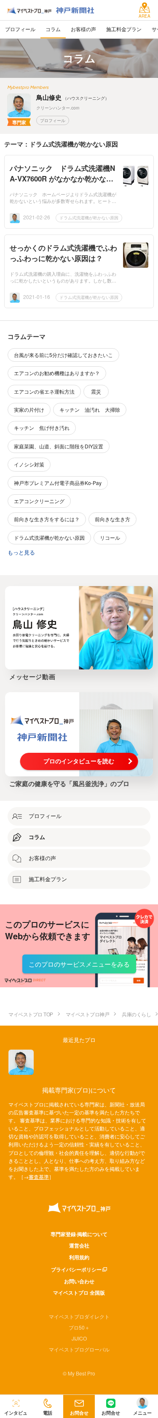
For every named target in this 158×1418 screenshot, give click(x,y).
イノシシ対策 (29, 464)
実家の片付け (29, 409)
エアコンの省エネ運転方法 (44, 391)
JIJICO (79, 1338)
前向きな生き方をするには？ (47, 518)
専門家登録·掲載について (79, 1234)
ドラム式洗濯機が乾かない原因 (88, 218)
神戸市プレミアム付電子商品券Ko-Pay (58, 482)
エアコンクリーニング (39, 500)
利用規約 (79, 1257)
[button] (47, 1406)
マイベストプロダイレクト (79, 1316)
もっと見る (21, 552)
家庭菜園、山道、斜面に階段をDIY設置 (58, 446)
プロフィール (52, 120)
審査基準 (39, 1176)
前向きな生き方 (112, 518)
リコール (110, 537)
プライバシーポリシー (76, 1269)
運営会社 (79, 1245)
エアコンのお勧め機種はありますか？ (57, 372)
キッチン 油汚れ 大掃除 (89, 409)
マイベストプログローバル (79, 1349)
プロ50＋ (79, 1327)
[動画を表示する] (79, 627)
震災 (96, 391)
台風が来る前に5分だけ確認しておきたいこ (63, 354)
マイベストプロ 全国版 (79, 1292)
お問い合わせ (79, 1281)
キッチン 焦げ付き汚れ (42, 427)
